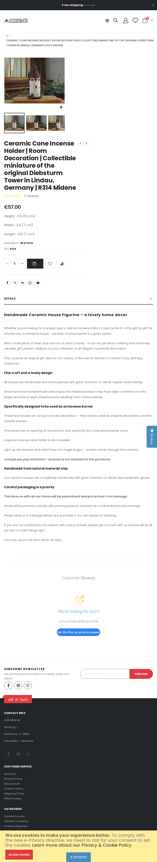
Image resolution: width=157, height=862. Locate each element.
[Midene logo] (15, 20)
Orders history (13, 789)
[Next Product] (86, 143)
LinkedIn (22, 282)
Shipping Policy (14, 793)
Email (38, 282)
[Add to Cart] (35, 264)
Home (7, 35)
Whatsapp (30, 282)
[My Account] (125, 20)
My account (12, 784)
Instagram (28, 685)
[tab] (78, 299)
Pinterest (18, 685)
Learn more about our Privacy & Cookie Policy (81, 845)
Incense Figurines (15, 826)
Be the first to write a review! (78, 632)
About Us (10, 774)
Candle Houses (14, 816)
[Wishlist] (135, 20)
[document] (79, 846)
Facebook (7, 282)
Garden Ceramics (16, 821)
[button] (61, 107)
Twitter (15, 282)
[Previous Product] (80, 143)
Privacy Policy (13, 779)
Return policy (12, 798)
